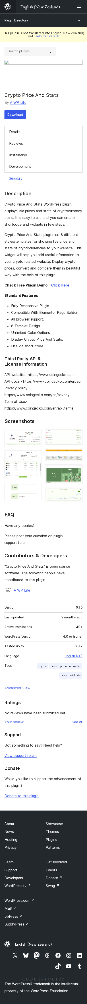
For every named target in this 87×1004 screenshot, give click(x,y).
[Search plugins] (51, 51)
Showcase (54, 823)
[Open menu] (80, 6)
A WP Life (18, 102)
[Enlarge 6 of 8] (76, 461)
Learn (9, 862)
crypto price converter (66, 666)
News (9, 831)
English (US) (74, 656)
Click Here (60, 285)
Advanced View (17, 688)
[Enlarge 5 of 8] (76, 455)
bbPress (13, 916)
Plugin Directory (16, 20)
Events (51, 870)
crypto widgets (71, 675)
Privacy (10, 847)
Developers (13, 878)
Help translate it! (47, 36)
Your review (14, 722)
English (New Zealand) (33, 944)
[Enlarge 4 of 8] (76, 435)
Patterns (53, 847)
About (9, 823)
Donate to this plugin (21, 796)
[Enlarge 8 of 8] (76, 493)
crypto (42, 666)
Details (14, 131)
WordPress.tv (17, 885)
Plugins (51, 839)
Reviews (16, 143)
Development (20, 166)
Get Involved (56, 862)
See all (77, 722)
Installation (18, 155)
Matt (10, 908)
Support (15, 178)
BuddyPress (16, 924)
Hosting (10, 839)
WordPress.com (19, 900)
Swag (52, 885)
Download (15, 115)
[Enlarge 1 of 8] (35, 435)
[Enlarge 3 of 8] (35, 488)
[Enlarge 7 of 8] (76, 470)
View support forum (20, 755)
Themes (52, 831)
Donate (54, 878)
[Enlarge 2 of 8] (35, 456)
